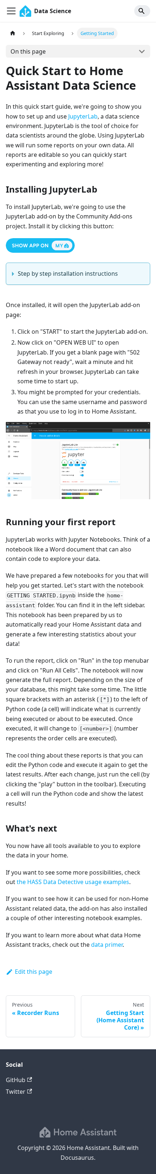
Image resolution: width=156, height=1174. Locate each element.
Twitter (15, 1092)
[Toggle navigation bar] (11, 10)
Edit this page (33, 972)
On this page (28, 51)
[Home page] (13, 33)
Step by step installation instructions (68, 274)
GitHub (15, 1080)
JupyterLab (83, 116)
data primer (107, 945)
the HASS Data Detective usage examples (73, 882)
